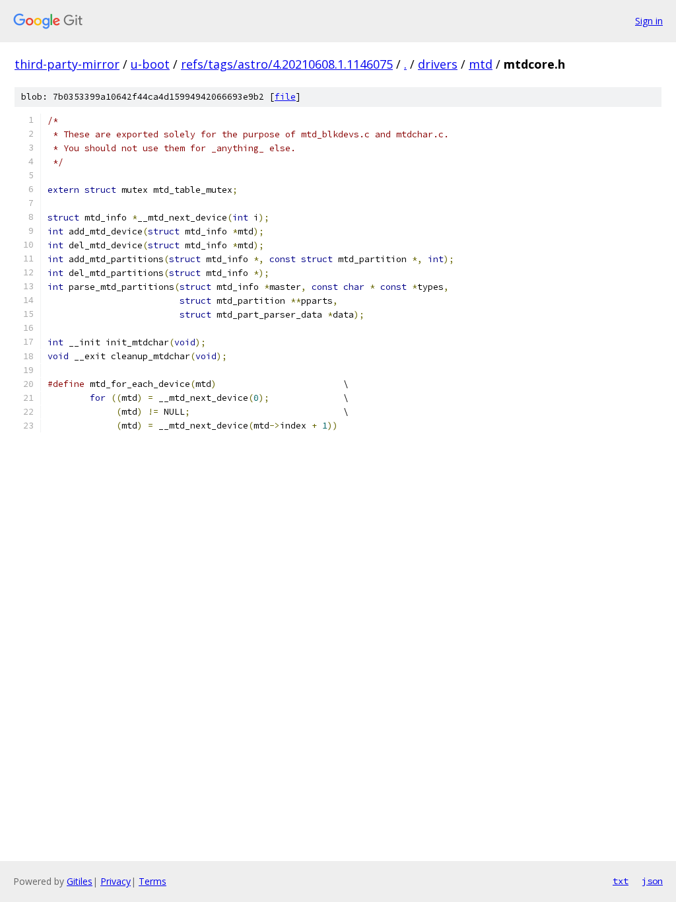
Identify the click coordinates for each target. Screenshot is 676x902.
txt (620, 881)
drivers (437, 64)
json (652, 881)
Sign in (649, 21)
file (285, 96)
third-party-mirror (67, 64)
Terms (152, 881)
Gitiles (79, 881)
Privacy (115, 881)
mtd (480, 64)
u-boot (150, 64)
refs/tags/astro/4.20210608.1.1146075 (287, 64)
